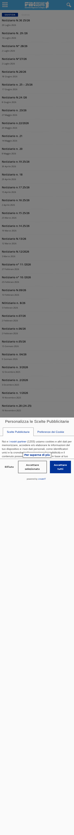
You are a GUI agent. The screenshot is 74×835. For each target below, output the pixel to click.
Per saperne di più (37, 455)
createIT (42, 479)
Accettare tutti (60, 466)
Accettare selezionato (32, 466)
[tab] (18, 432)
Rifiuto (9, 466)
